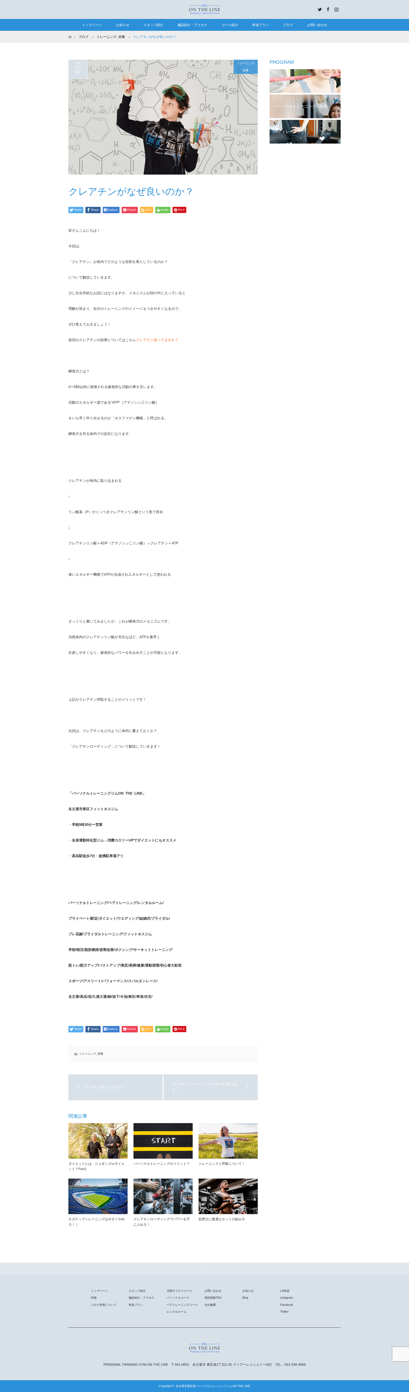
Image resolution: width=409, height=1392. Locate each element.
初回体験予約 (213, 1297)
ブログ (288, 25)
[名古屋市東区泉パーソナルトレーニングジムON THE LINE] (204, 9)
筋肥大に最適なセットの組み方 (222, 1219)
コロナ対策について (103, 1304)
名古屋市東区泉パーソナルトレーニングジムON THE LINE (213, 1386)
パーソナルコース (178, 1297)
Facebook (327, 8)
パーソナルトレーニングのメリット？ (161, 1164)
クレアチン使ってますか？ (157, 340)
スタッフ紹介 (153, 25)
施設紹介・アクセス (192, 25)
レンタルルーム (177, 1311)
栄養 (246, 70)
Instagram (335, 8)
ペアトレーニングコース (182, 1304)
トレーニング (245, 63)
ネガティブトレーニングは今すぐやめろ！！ (96, 1221)
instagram (286, 1297)
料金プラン (260, 25)
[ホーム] (69, 32)
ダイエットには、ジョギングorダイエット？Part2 (96, 1166)
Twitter (319, 8)
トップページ (92, 25)
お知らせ (122, 25)
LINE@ (284, 1291)
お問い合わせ (317, 25)
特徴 (94, 1297)
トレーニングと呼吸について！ (222, 1164)
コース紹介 (230, 25)
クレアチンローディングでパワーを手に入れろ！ (161, 1221)
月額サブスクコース (179, 1291)
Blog (245, 1297)
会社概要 (210, 1304)
